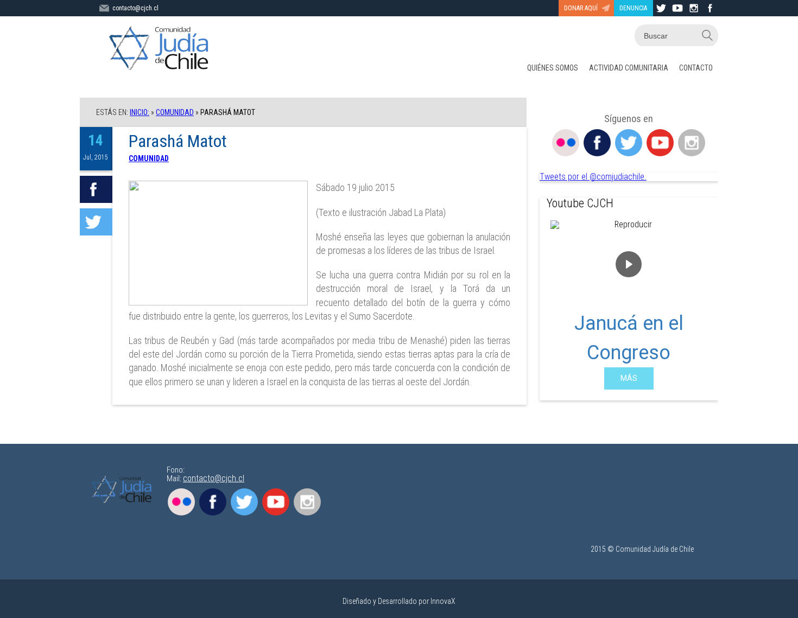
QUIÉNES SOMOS (552, 67)
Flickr (565, 142)
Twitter (628, 142)
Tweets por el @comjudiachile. (593, 176)
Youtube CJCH (580, 203)
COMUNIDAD (175, 112)
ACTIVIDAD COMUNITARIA (628, 67)
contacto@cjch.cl (135, 8)
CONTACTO (696, 67)
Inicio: (139, 112)
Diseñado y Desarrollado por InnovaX (399, 601)
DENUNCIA (633, 8)
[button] (556, 305)
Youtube (660, 142)
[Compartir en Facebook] (96, 189)
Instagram (691, 142)
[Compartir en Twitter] (96, 221)
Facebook (597, 142)
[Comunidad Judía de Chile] (161, 48)
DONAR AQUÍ (581, 8)
